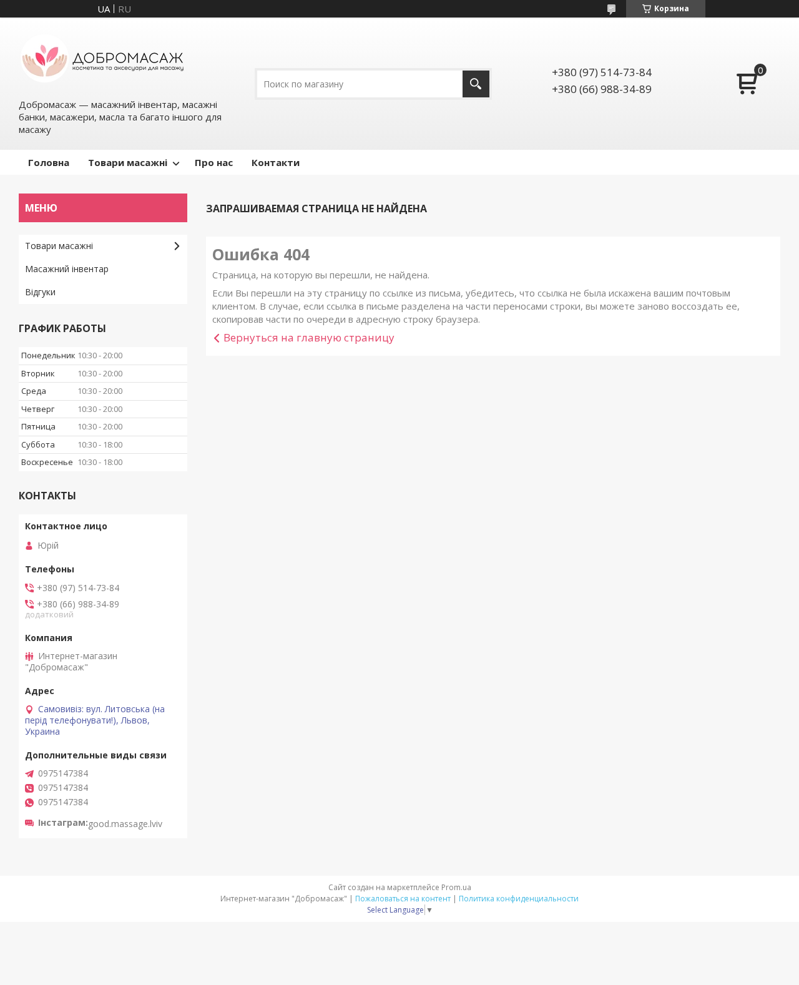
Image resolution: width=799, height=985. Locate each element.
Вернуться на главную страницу (309, 337)
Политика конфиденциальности (519, 898)
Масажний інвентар (67, 269)
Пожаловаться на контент (403, 898)
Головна (48, 162)
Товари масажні (127, 162)
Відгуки (40, 292)
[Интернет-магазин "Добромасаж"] (103, 57)
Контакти (276, 162)
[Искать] (476, 84)
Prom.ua (456, 887)
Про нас (214, 162)
